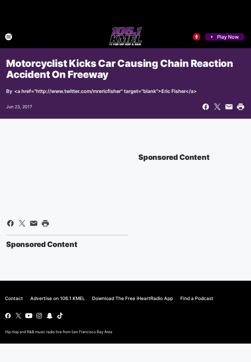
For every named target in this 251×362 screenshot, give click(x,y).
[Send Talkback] (196, 36)
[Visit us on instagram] (39, 315)
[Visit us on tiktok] (60, 315)
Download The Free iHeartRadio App (132, 298)
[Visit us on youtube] (28, 315)
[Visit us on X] (18, 315)
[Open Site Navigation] (8, 36)
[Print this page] (240, 106)
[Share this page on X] (217, 106)
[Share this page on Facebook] (205, 106)
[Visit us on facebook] (8, 315)
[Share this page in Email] (229, 106)
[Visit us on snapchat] (49, 315)
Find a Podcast (196, 298)
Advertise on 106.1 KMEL (57, 298)
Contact (14, 298)
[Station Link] (125, 37)
